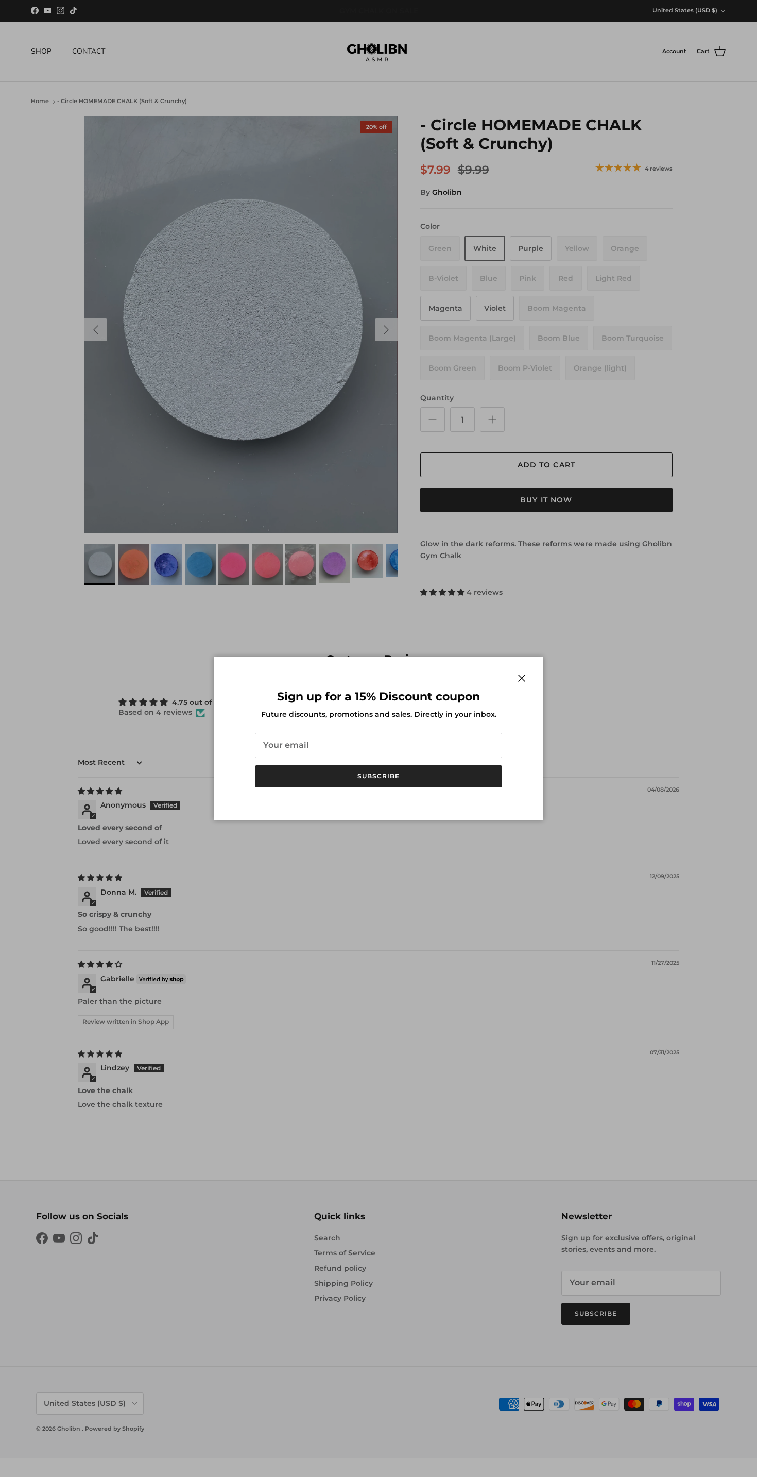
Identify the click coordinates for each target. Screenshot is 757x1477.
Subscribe (378, 776)
